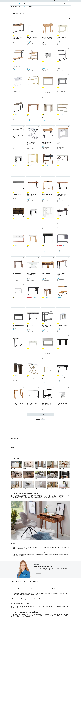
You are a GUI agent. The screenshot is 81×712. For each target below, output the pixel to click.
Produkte (12, 6)
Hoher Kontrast (65, 0)
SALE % (25, 6)
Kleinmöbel (60, 552)
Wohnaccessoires (24, 548)
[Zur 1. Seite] (38, 419)
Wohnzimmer (30, 495)
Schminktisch (15, 587)
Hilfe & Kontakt (30, 6)
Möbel (16, 6)
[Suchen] (25, 3)
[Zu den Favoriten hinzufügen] (24, 22)
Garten (22, 6)
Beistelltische (32, 554)
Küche (19, 6)
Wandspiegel (38, 573)
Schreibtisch (55, 552)
